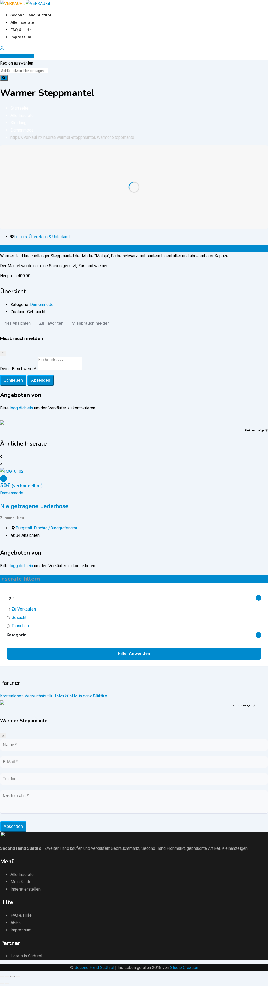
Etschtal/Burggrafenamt (55, 528)
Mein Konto (20, 881)
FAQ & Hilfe (21, 29)
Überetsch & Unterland (49, 236)
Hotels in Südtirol (26, 956)
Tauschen (20, 625)
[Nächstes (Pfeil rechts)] (7, 983)
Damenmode (41, 304)
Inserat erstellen (18, 56)
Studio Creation (184, 967)
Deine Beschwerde (18, 368)
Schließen (13, 380)
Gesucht (19, 617)
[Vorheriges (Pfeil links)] (2, 983)
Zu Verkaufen (24, 609)
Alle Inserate (22, 22)
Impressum (20, 37)
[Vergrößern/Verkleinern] (18, 976)
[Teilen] (7, 976)
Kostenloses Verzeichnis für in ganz (54, 695)
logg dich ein (21, 408)
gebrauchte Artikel (203, 848)
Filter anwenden (134, 653)
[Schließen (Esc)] (2, 976)
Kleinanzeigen (235, 848)
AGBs (15, 922)
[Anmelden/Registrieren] (2, 48)
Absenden (40, 380)
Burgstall (24, 528)
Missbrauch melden (91, 323)
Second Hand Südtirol (30, 15)
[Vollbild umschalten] (12, 976)
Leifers (20, 236)
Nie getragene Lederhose (34, 506)
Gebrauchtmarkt (125, 848)
